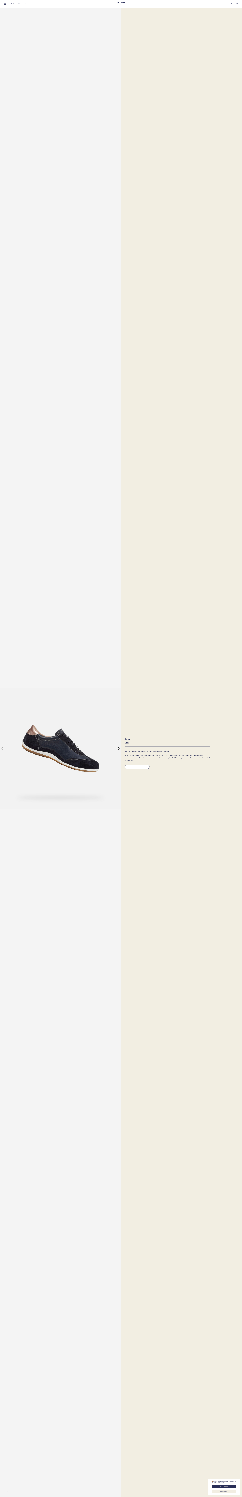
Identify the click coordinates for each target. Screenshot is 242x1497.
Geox (127, 739)
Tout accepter (224, 1486)
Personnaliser (224, 1491)
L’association (229, 4)
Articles (12, 4)
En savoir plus (221, 1482)
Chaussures (23, 4)
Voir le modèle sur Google (137, 766)
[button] (119, 748)
